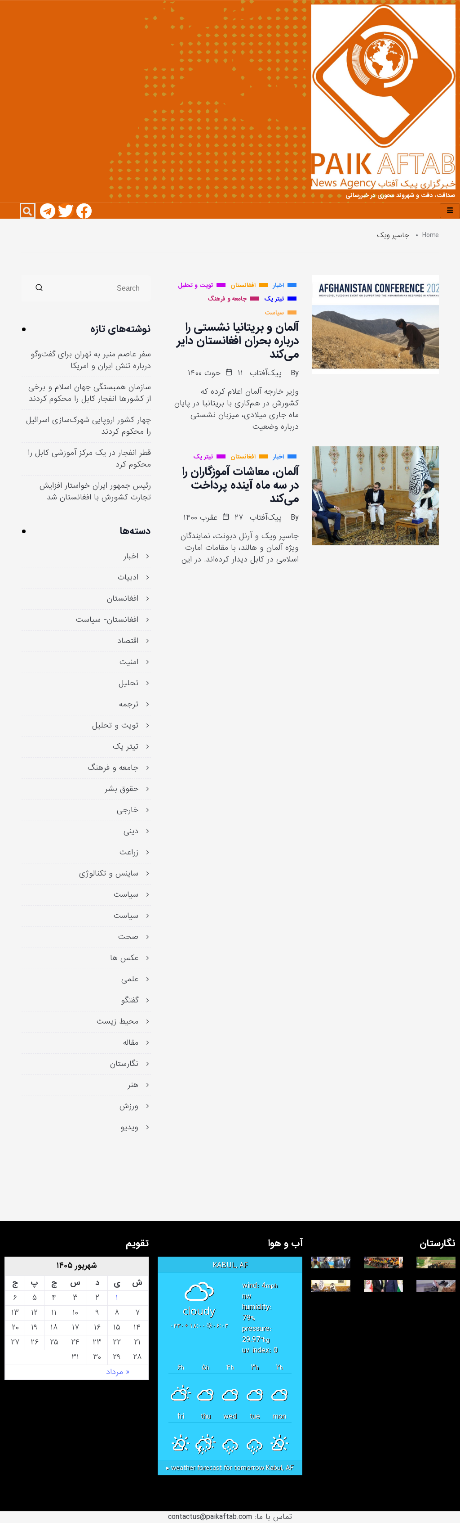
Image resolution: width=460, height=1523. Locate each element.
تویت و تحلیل (115, 726)
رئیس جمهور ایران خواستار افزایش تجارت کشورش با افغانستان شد (95, 491)
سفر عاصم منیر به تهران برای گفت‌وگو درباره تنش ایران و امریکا (91, 360)
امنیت (128, 662)
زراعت (128, 852)
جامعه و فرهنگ (113, 768)
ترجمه (128, 704)
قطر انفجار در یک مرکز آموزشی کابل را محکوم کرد (89, 459)
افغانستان (122, 599)
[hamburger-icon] (450, 210)
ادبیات (128, 578)
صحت (128, 937)
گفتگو (129, 1000)
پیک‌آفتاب (266, 373)
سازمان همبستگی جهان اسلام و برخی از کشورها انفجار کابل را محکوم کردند (89, 393)
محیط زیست (117, 1022)
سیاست (126, 895)
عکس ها (124, 958)
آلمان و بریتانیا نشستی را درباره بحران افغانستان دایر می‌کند (238, 341)
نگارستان (124, 1064)
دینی (131, 831)
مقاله (130, 1043)
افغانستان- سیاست (107, 620)
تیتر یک (125, 747)
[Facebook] (84, 211)
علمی (129, 979)
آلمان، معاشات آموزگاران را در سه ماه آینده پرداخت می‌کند (240, 485)
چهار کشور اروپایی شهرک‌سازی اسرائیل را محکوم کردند (88, 426)
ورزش (128, 1106)
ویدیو (129, 1127)
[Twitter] (66, 211)
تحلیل (128, 683)
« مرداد (117, 1372)
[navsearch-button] (27, 211)
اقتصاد (127, 641)
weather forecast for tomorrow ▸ (230, 1468)
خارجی (127, 810)
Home (430, 235)
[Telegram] (48, 211)
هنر (133, 1085)
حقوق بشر (121, 789)
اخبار (131, 556)
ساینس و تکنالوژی (108, 874)
